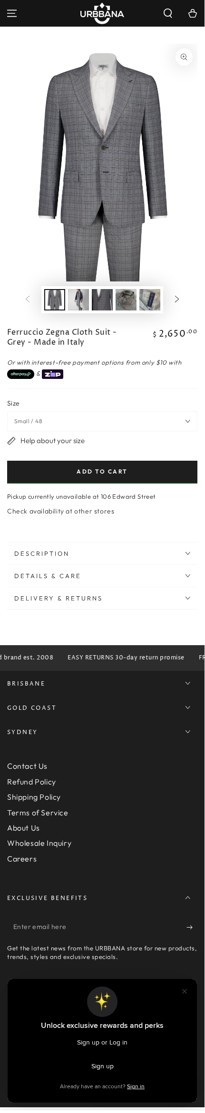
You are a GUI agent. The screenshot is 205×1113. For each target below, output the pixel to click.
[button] (168, 13)
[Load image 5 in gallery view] (149, 299)
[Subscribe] (191, 927)
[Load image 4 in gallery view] (126, 299)
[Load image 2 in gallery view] (78, 299)
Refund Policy (31, 781)
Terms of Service (37, 812)
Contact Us (27, 766)
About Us (23, 827)
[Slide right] (176, 300)
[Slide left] (27, 300)
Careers (22, 858)
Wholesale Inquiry (39, 843)
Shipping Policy (34, 797)
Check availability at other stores (60, 511)
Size (13, 403)
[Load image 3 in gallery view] (102, 299)
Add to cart (102, 471)
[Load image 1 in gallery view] (54, 299)
